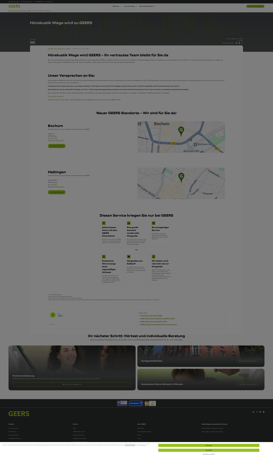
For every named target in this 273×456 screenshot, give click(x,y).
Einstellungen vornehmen (209, 454)
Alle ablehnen (209, 450)
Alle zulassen (209, 445)
